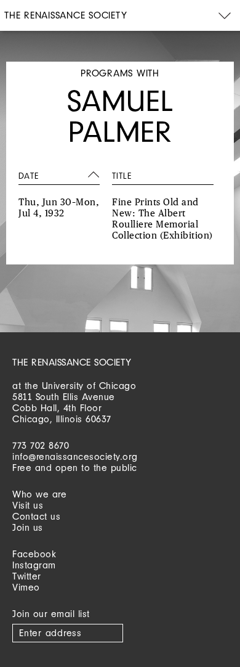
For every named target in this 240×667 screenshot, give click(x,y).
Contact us (36, 516)
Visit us (27, 505)
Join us (27, 527)
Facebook (34, 554)
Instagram (34, 565)
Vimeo (26, 587)
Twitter (26, 576)
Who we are (39, 494)
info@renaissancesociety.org (75, 456)
